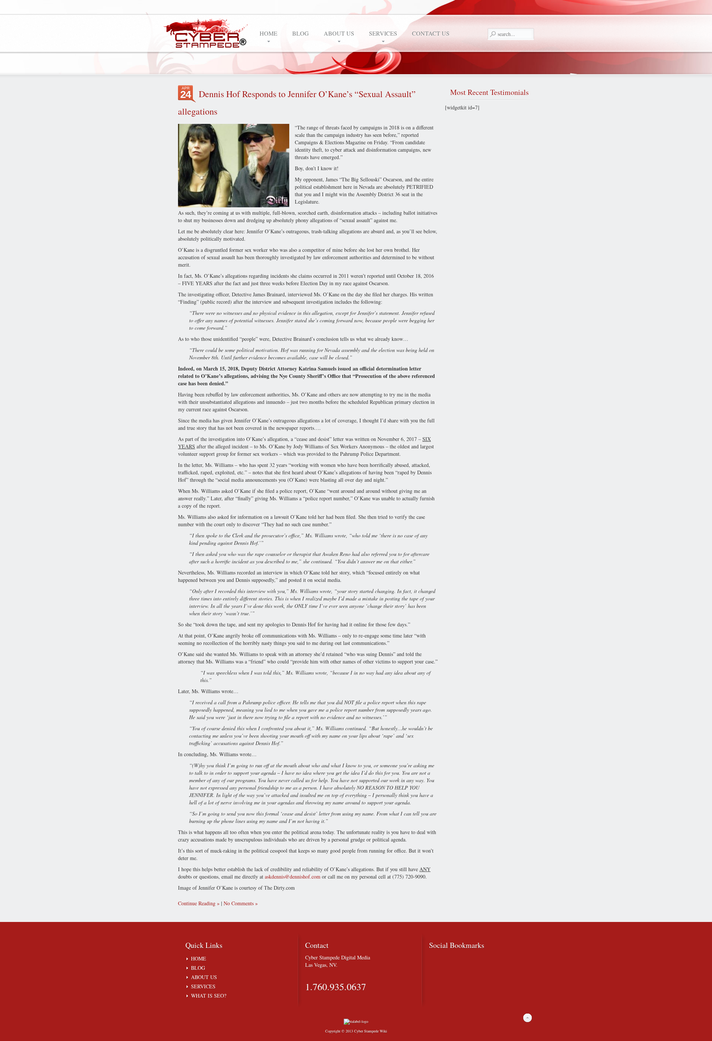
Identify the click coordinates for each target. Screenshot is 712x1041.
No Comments (239, 903)
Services (203, 986)
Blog (198, 967)
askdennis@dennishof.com (292, 876)
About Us (204, 977)
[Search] (493, 34)
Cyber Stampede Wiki (370, 1031)
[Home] (207, 32)
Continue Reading (196, 903)
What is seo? (208, 995)
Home (198, 958)
